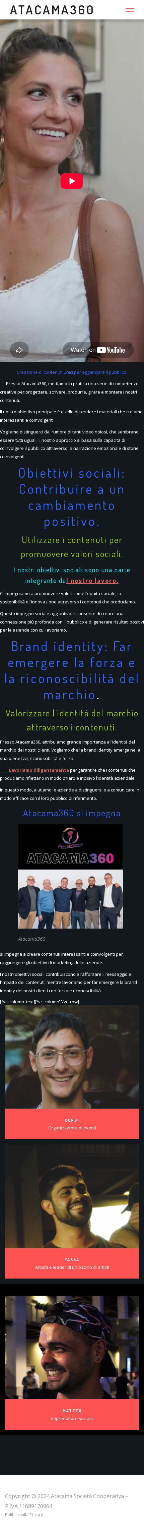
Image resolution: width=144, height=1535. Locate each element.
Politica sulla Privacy (24, 1515)
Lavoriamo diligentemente (34, 770)
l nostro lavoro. (92, 580)
